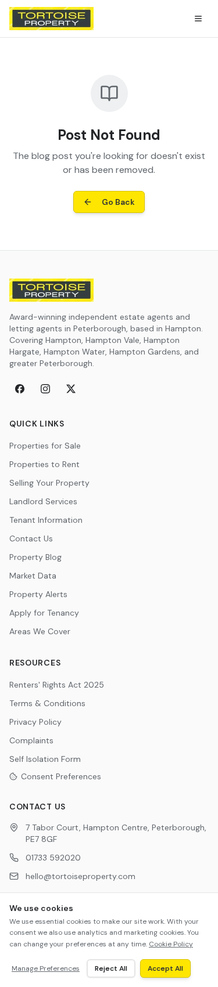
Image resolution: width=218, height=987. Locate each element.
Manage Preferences (46, 968)
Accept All (165, 968)
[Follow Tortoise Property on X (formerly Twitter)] (70, 388)
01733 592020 (53, 857)
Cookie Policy (171, 944)
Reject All (111, 968)
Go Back (118, 202)
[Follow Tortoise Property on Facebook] (19, 388)
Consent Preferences (61, 776)
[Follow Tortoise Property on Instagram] (45, 388)
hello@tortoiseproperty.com (80, 876)
